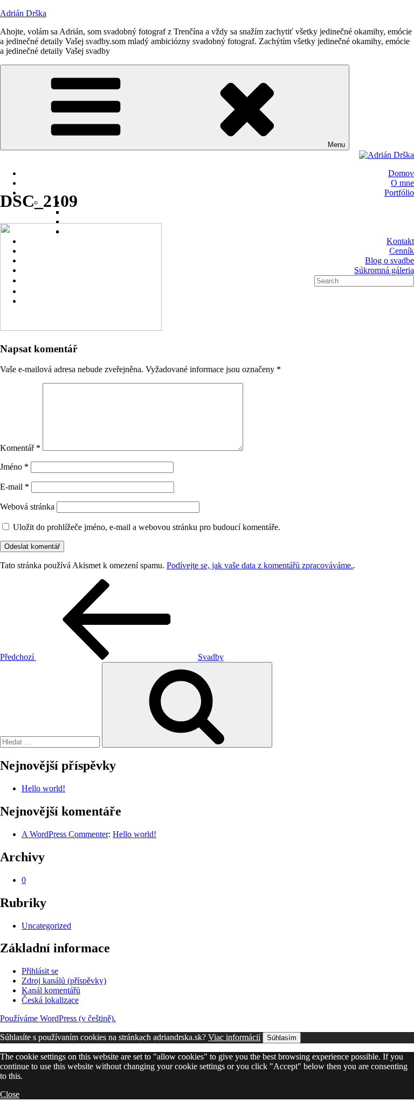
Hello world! (43, 788)
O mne (402, 182)
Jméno (14, 466)
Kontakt (400, 241)
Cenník (401, 250)
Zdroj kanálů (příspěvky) (64, 980)
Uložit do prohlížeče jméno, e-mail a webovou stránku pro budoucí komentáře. (146, 527)
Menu (336, 145)
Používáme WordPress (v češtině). (58, 1018)
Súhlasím (281, 1038)
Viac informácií (234, 1037)
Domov (401, 173)
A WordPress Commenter (65, 834)
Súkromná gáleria (384, 270)
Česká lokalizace (50, 1000)
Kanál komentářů (51, 990)
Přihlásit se (40, 970)
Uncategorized (46, 925)
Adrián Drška (23, 13)
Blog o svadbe (389, 260)
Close (9, 1094)
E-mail (14, 486)
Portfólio (399, 192)
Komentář (20, 447)
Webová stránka (27, 506)
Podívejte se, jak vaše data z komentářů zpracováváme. (260, 565)
